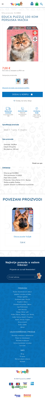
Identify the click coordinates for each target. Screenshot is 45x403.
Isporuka (23, 345)
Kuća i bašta (22, 324)
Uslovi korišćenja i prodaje (23, 343)
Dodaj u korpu (20, 94)
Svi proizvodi (22, 322)
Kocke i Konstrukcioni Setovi (22, 292)
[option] (22, 43)
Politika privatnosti (22, 340)
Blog (22, 354)
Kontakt (22, 361)
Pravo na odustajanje (22, 338)
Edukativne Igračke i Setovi (22, 304)
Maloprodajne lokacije (22, 359)
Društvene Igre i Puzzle (22, 299)
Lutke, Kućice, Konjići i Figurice (22, 317)
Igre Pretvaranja (22, 307)
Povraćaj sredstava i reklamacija (22, 335)
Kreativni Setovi (22, 302)
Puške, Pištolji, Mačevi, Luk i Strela (22, 314)
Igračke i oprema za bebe (22, 294)
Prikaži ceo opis (37, 163)
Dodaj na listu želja (23, 101)
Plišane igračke (22, 297)
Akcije (22, 327)
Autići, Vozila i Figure (22, 319)
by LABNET (27, 379)
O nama (22, 356)
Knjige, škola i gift (22, 312)
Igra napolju (22, 309)
